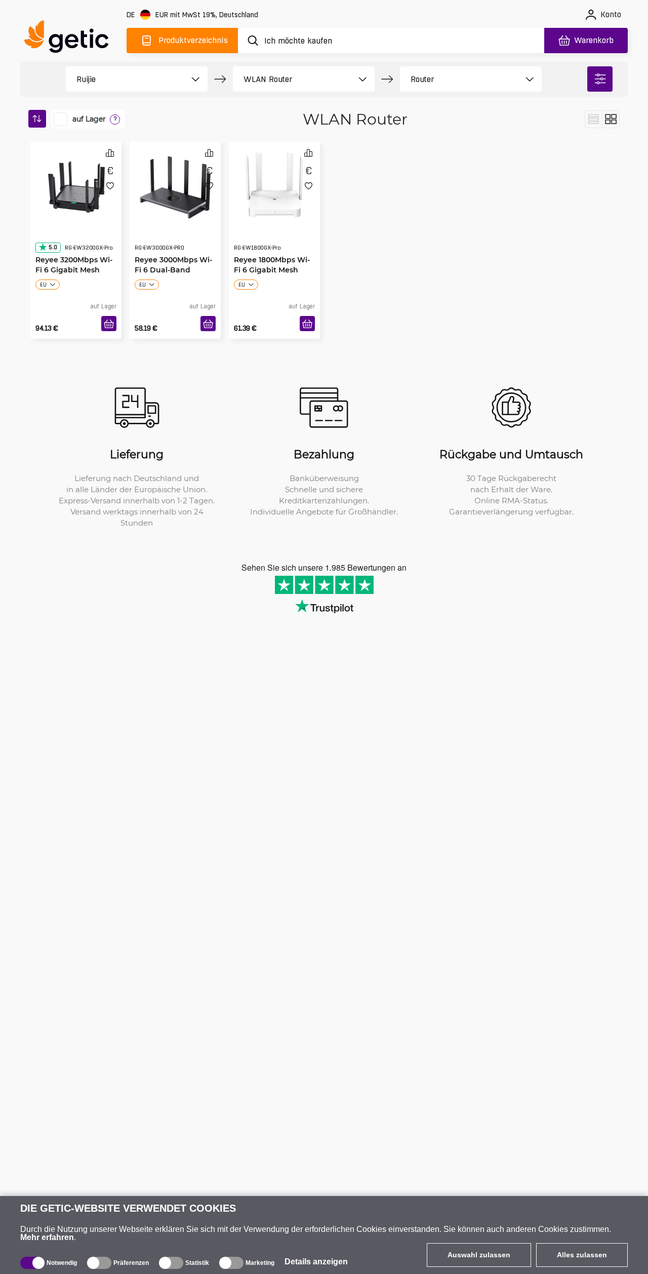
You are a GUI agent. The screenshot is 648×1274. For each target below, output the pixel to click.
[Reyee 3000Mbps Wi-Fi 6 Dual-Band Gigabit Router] (175, 184)
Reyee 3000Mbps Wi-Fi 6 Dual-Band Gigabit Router (173, 249)
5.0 (53, 227)
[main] (71, 38)
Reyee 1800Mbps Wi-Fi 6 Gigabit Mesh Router (272, 249)
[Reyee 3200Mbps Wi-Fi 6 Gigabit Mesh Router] (75, 184)
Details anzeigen (316, 1261)
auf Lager (89, 119)
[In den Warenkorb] (108, 323)
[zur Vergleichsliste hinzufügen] (109, 152)
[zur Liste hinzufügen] (110, 185)
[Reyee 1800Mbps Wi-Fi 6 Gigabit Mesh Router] (274, 184)
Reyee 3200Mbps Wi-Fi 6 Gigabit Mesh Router (73, 249)
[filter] (600, 79)
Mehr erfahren (47, 1237)
